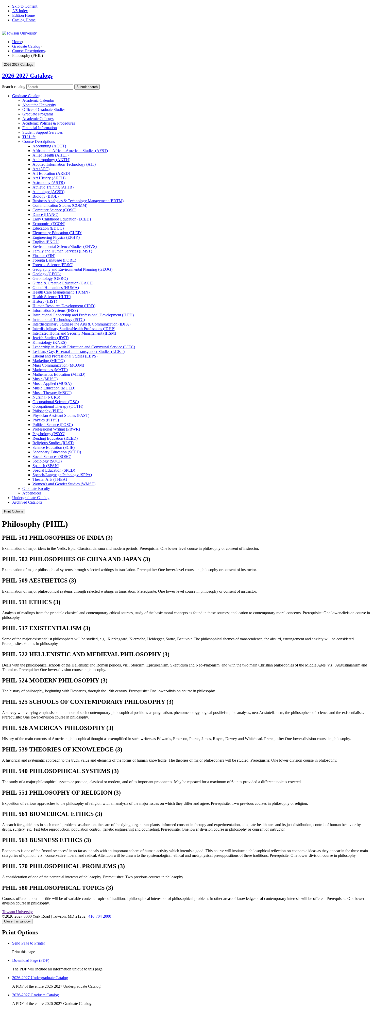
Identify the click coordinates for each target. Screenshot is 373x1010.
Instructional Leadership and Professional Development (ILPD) (83, 315)
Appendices (31, 493)
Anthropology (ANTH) (51, 160)
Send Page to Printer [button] (28, 943)
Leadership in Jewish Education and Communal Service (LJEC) (83, 347)
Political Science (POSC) (52, 424)
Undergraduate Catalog (30, 497)
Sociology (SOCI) (47, 461)
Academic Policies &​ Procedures (48, 123)
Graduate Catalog (26, 46)
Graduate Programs (37, 114)
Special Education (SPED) (53, 470)
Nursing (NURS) (46, 397)
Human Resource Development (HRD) (63, 306)
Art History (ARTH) (48, 178)
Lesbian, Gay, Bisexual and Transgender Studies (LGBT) (78, 351)
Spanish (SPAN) (45, 466)
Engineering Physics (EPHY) (56, 237)
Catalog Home (24, 20)
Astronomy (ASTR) (48, 182)
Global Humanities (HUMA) (55, 287)
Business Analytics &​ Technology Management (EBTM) (78, 201)
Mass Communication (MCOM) (58, 365)
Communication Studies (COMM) (59, 205)
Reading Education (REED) (55, 438)
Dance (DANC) (45, 214)
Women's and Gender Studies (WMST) (63, 484)
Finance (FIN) (43, 255)
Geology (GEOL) (46, 274)
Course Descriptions (28, 51)
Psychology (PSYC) (48, 434)
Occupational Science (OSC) (55, 402)
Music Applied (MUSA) (52, 383)
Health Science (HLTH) (51, 297)
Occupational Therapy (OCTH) (57, 406)
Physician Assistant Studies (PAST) (60, 415)
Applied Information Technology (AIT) (64, 164)
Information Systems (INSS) (55, 310)
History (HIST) (44, 301)
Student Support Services (42, 132)
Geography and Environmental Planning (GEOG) (72, 269)
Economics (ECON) (48, 223)
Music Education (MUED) (53, 388)
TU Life (29, 137)
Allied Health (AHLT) (50, 155)
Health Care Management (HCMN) (61, 292)
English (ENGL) (45, 242)
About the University (39, 105)
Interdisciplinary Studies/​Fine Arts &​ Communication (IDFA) (81, 324)
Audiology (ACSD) (48, 192)
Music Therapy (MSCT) (52, 392)
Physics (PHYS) (45, 420)
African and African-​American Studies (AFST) (70, 150)
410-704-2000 (99, 916)
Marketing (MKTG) (48, 360)
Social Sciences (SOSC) (51, 456)
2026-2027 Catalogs (27, 75)
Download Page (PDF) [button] (30, 960)
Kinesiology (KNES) (49, 342)
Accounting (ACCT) (49, 146)
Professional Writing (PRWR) (56, 429)
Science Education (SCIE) (53, 447)
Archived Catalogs (27, 502)
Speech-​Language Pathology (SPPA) (62, 475)
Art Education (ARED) (51, 173)
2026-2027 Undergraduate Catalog (40, 977)
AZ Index (20, 11)
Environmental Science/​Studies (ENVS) (64, 246)
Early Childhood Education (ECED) (61, 219)
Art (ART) (40, 169)
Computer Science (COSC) (54, 210)
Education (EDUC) (48, 228)
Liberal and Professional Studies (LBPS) (64, 356)
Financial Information (39, 128)
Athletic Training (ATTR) (53, 187)
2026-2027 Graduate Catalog (35, 995)
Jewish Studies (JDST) (50, 338)
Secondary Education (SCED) (56, 452)
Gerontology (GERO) (50, 278)
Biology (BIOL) (45, 196)
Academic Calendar (38, 100)
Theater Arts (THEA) (49, 479)
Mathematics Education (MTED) (58, 374)
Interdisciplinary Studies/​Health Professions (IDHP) (73, 329)
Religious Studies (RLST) (53, 443)
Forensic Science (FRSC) (52, 265)
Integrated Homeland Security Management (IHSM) (74, 333)
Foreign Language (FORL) (54, 260)
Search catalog (13, 86)
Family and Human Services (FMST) (62, 251)
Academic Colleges (38, 118)
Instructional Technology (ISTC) (58, 319)
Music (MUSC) (45, 379)
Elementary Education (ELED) (57, 233)
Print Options (13, 511)
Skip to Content (24, 6)
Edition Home (23, 15)
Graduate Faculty (36, 488)
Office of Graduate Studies (43, 109)
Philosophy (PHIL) (47, 411)
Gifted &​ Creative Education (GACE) (62, 283)
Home (17, 42)
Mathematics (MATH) (50, 370)
